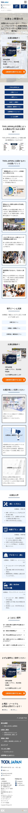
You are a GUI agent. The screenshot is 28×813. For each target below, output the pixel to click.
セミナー (3, 745)
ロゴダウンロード (8, 751)
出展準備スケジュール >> (14, 467)
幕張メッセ (4, 7)
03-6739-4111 (7, 775)
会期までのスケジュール (10, 732)
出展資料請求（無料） (10, 734)
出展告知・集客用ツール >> (13, 435)
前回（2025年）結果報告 (10, 726)
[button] (16, 6)
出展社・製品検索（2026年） (12, 741)
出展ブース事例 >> (14, 404)
